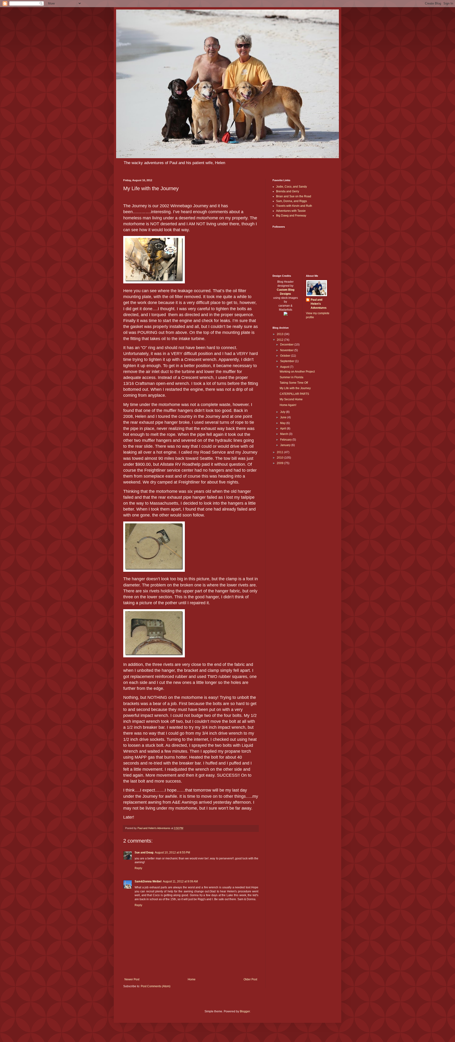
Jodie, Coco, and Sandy (291, 186)
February (286, 439)
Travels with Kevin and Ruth (294, 205)
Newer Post (131, 979)
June (283, 417)
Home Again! (288, 405)
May (283, 423)
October (285, 355)
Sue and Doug (144, 852)
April (283, 428)
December (287, 344)
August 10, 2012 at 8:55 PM (172, 852)
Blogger (245, 1011)
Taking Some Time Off (294, 382)
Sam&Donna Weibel (148, 881)
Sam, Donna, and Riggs (291, 201)
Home (192, 979)
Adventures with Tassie (291, 210)
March (284, 434)
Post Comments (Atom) (155, 986)
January (285, 445)
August (285, 367)
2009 (280, 463)
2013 (280, 334)
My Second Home (291, 399)
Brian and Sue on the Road (293, 196)
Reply (138, 868)
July (283, 412)
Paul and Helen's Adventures (319, 303)
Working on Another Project (297, 371)
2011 (280, 452)
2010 (280, 457)
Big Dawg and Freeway (291, 215)
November (287, 350)
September (287, 361)
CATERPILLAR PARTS (294, 394)
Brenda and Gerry (287, 191)
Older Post (250, 979)
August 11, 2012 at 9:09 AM (180, 881)
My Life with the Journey (295, 388)
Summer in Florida (291, 377)
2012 (280, 339)
